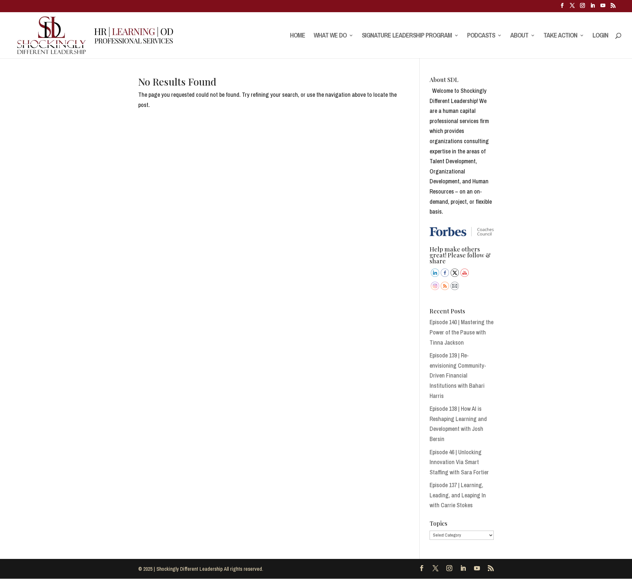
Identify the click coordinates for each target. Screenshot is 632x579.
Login (600, 36)
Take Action (560, 36)
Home (297, 36)
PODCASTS (481, 36)
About (519, 36)
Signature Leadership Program (407, 36)
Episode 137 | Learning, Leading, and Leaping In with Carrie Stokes (458, 495)
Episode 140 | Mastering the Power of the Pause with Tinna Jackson (461, 332)
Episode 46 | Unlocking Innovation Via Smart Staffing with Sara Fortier (459, 462)
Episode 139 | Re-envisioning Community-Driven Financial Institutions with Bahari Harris (458, 375)
